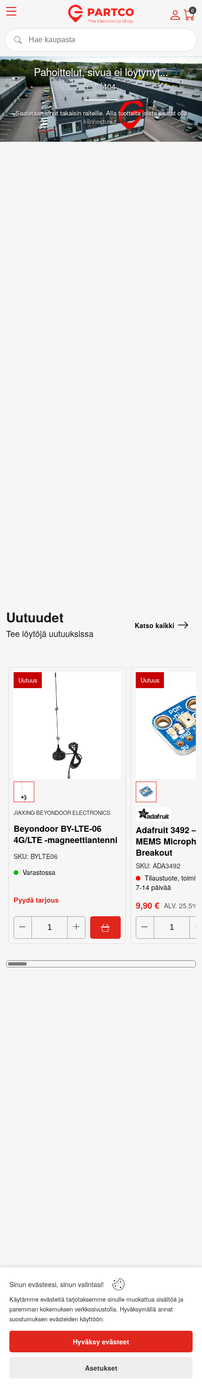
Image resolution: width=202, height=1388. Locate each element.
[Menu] (11, 13)
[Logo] (101, 14)
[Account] (175, 16)
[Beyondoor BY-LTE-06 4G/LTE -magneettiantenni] (67, 725)
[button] (67, 792)
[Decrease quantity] (22, 927)
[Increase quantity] (76, 927)
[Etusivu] (90, 86)
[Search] (101, 40)
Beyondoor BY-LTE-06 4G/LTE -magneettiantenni (65, 834)
